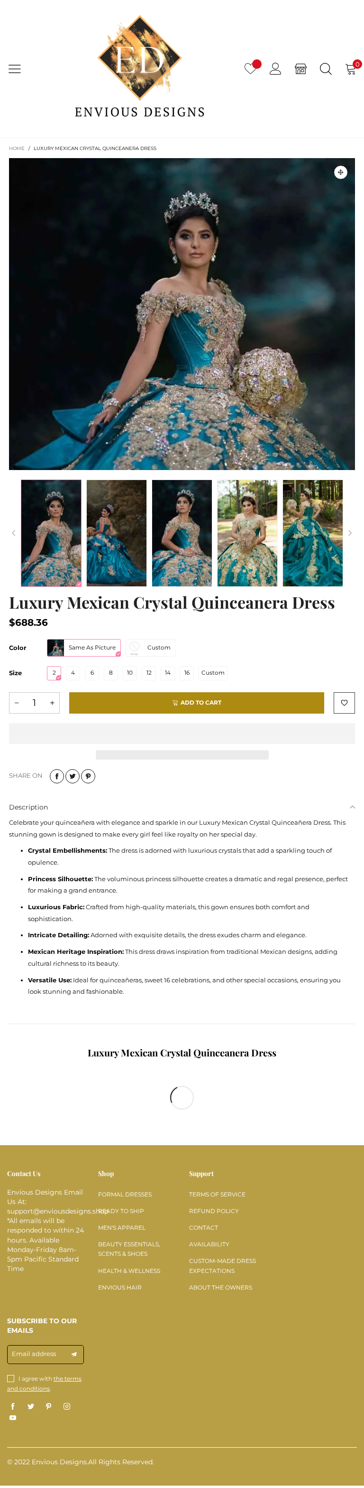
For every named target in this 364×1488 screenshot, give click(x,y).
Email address (34, 1353)
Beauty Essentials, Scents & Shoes (129, 1249)
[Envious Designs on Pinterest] (49, 1407)
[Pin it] (88, 776)
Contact (203, 1227)
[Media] (341, 172)
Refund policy (214, 1211)
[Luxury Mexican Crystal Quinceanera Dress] (182, 314)
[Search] (325, 69)
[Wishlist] (250, 69)
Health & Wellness (129, 1270)
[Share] (57, 776)
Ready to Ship (121, 1211)
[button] (13, 533)
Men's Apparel (122, 1227)
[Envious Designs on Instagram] (67, 1407)
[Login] (275, 69)
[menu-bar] (20, 68)
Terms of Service (217, 1194)
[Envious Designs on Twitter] (30, 1407)
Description (28, 807)
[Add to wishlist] (344, 703)
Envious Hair (120, 1287)
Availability (209, 1244)
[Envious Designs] (139, 68)
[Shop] (300, 69)
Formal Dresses (125, 1194)
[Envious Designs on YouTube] (12, 1418)
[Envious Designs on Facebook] (12, 1407)
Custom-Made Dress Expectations (222, 1265)
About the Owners (220, 1287)
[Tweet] (72, 776)
